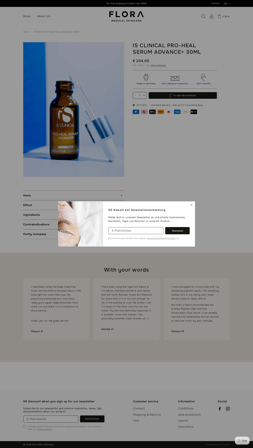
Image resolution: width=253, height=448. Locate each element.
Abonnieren (177, 231)
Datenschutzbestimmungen (161, 238)
